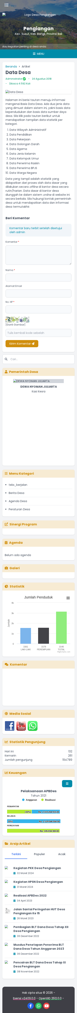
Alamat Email (14, 286)
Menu (40, 54)
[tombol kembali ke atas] (69, 1005)
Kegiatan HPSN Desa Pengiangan (38, 882)
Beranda (11, 66)
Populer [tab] (39, 854)
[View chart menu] (68, 598)
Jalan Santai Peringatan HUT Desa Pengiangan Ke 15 (39, 911)
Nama (10, 270)
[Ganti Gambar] (15, 324)
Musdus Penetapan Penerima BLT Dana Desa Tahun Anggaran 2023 (38, 947)
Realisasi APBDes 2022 (30, 896)
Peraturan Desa (19, 509)
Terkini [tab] (16, 854)
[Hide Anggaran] (29, 800)
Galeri (14, 568)
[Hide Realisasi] (48, 800)
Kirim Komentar (20, 344)
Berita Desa (16, 493)
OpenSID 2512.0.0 (50, 998)
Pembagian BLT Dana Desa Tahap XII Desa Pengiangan (40, 929)
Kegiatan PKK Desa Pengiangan (37, 868)
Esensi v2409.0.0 (24, 998)
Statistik (17, 586)
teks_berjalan (18, 485)
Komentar (12, 241)
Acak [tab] (62, 854)
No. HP (10, 302)
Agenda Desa (18, 501)
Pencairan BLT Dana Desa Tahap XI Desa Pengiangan (39, 964)
